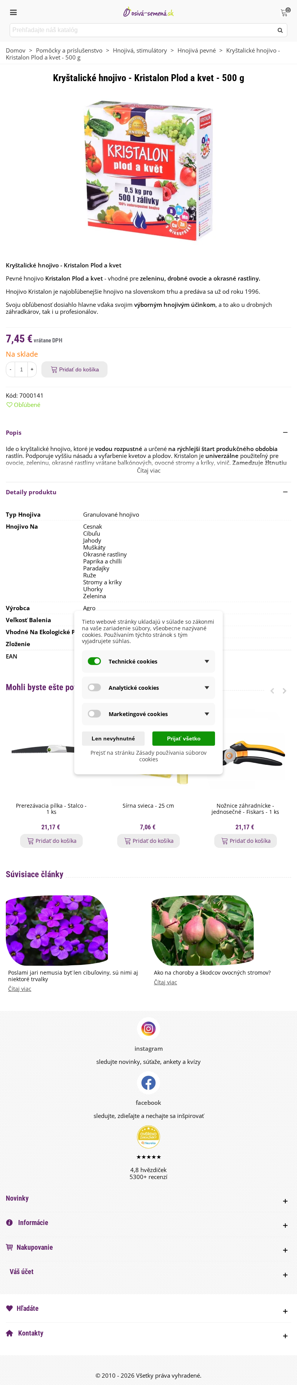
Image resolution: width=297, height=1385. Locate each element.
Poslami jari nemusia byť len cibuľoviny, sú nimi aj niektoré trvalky (73, 976)
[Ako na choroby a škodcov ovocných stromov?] (203, 930)
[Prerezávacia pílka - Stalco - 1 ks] (51, 754)
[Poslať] (280, 30)
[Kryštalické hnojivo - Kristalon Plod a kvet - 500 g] (148, 170)
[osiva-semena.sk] (148, 11)
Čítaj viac (19, 989)
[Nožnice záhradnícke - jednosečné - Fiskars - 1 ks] (245, 754)
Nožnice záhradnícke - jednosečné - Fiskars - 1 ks (245, 809)
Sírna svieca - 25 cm (148, 806)
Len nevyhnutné (113, 738)
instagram (149, 1048)
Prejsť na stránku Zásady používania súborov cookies (148, 756)
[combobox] (142, 30)
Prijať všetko (184, 738)
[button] (148, 432)
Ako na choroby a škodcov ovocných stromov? (212, 973)
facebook (148, 1102)
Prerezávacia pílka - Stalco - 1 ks (51, 809)
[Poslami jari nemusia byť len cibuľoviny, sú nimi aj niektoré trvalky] (57, 930)
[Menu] (13, 11)
